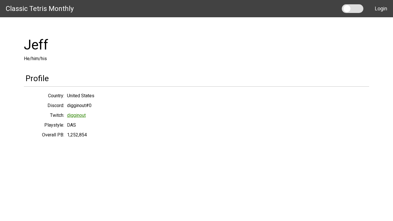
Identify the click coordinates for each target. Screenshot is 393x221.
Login (381, 8)
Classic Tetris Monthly (40, 9)
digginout (76, 115)
